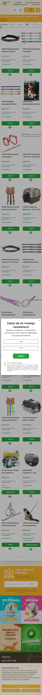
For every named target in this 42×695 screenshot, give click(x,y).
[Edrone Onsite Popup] (21, 347)
